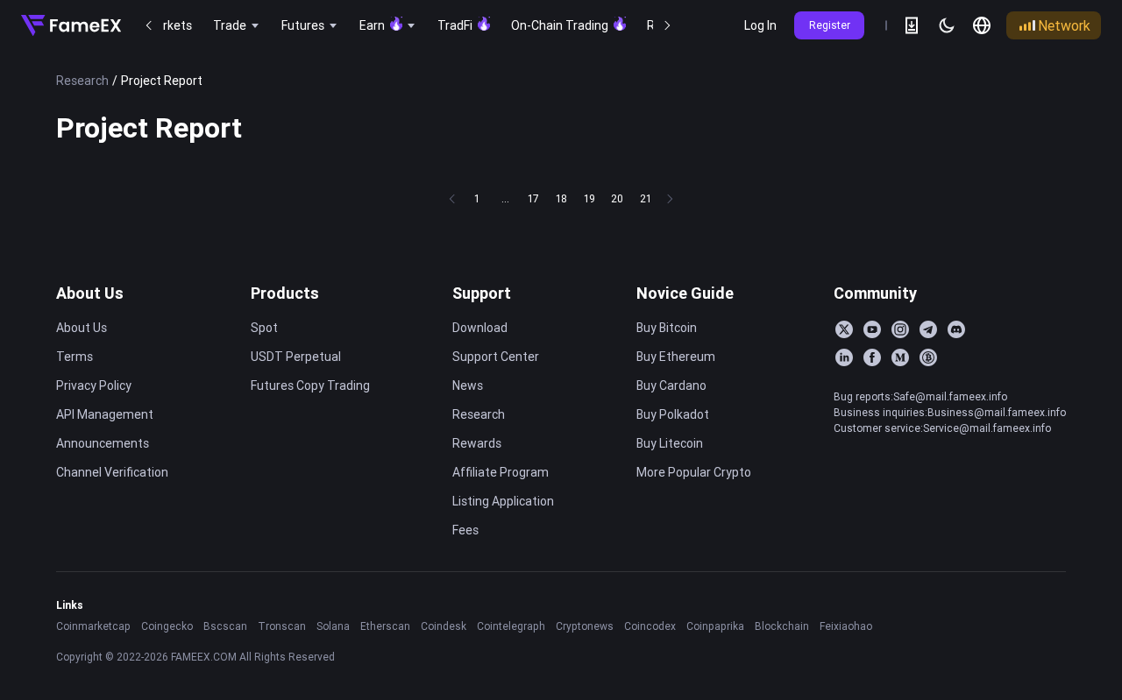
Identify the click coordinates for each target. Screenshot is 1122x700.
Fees (465, 530)
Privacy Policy (93, 385)
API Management (104, 414)
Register (829, 25)
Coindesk (443, 626)
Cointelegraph (511, 626)
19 (589, 198)
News (467, 385)
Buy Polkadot (672, 414)
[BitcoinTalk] (928, 357)
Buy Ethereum (675, 356)
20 (617, 198)
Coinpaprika (715, 626)
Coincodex (650, 626)
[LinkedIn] (844, 357)
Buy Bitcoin (666, 328)
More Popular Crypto (693, 472)
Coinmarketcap (93, 626)
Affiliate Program (500, 472)
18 (561, 198)
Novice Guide (685, 293)
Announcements (102, 443)
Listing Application (503, 501)
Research (82, 80)
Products (285, 293)
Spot (264, 328)
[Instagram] (900, 329)
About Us (90, 293)
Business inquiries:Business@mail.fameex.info (950, 412)
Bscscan (225, 626)
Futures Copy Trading (310, 385)
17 (533, 198)
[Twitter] (844, 329)
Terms (74, 356)
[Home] (71, 25)
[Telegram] (928, 329)
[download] (911, 25)
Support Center (495, 356)
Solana (333, 626)
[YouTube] (872, 329)
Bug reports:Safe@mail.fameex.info (920, 396)
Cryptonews (585, 626)
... (505, 198)
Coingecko (167, 626)
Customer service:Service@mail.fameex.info (942, 428)
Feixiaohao (846, 626)
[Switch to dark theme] (946, 25)
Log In (760, 25)
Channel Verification (112, 472)
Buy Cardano (671, 385)
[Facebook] (872, 357)
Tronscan (282, 626)
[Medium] (900, 357)
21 (645, 198)
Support (481, 293)
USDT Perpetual (296, 356)
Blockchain (782, 626)
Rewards (476, 443)
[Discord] (956, 329)
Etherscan (385, 626)
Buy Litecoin (669, 443)
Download (480, 328)
